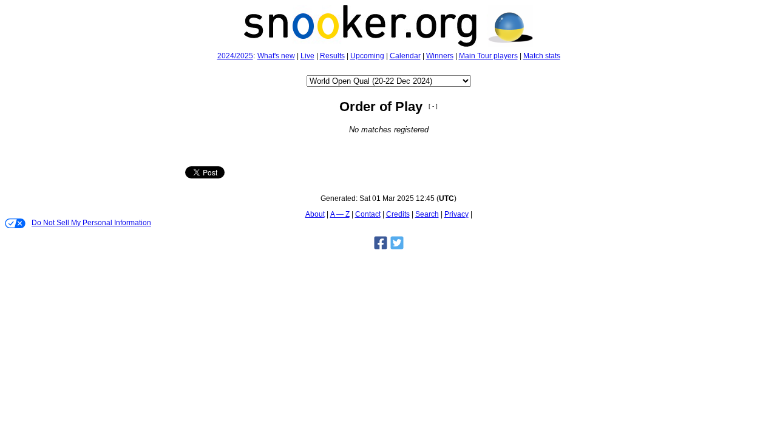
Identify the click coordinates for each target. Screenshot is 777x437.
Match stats (541, 56)
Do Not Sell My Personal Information (91, 222)
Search (427, 214)
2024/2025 (235, 56)
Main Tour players (488, 56)
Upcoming (367, 56)
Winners (439, 56)
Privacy (456, 214)
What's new (276, 56)
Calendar (405, 56)
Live (307, 56)
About (315, 214)
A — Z (340, 214)
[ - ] (433, 106)
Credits (398, 214)
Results (332, 56)
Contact (368, 214)
